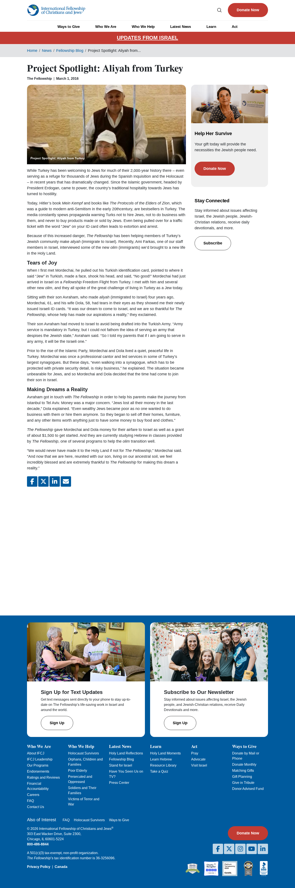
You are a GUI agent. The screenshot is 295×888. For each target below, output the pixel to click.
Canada (61, 867)
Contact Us (35, 807)
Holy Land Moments (165, 753)
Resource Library (163, 765)
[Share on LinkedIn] (54, 481)
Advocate (198, 759)
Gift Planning (242, 776)
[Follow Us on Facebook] (218, 849)
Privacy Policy (38, 867)
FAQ (30, 801)
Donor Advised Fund (248, 789)
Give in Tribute (243, 782)
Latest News (180, 27)
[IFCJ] (56, 10)
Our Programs (37, 765)
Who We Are (105, 27)
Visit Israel (199, 765)
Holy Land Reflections (126, 753)
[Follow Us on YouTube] (251, 849)
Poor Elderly (77, 770)
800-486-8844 (38, 844)
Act (235, 27)
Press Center (119, 782)
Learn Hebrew (161, 759)
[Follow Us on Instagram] (240, 849)
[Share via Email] (66, 481)
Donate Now (248, 10)
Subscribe (212, 243)
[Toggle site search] (219, 10)
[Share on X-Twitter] (43, 481)
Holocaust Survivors (83, 753)
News (47, 50)
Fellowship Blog (69, 50)
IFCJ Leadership (39, 759)
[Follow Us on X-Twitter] (229, 849)
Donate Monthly (244, 764)
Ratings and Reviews (43, 777)
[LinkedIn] (263, 849)
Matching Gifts (243, 770)
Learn (211, 27)
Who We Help (143, 27)
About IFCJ (35, 753)
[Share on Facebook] (32, 481)
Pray (194, 753)
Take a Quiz (159, 771)
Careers (33, 795)
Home (32, 50)
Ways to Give (68, 27)
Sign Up (57, 723)
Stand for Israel (120, 765)
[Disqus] (106, 548)
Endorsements (38, 771)
